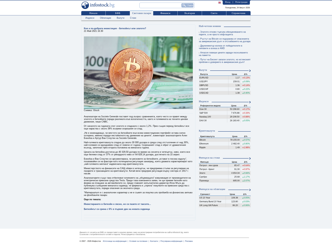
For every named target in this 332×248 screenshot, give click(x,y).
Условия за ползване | (138, 241)
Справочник (238, 13)
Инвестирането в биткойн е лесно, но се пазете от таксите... (117, 204)
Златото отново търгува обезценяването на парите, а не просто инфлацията (222, 33)
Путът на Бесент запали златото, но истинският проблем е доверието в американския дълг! (225, 60)
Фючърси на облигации (212, 189)
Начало (93, 13)
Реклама (188, 241)
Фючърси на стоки (209, 157)
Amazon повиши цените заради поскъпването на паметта (223, 53)
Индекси (89, 18)
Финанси (165, 13)
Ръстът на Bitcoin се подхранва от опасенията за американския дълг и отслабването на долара (224, 40)
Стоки (133, 18)
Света (214, 13)
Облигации (105, 18)
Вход (227, 2)
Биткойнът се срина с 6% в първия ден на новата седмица (117, 209)
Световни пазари (141, 13)
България (190, 13)
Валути (120, 18)
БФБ (117, 13)
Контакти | (154, 241)
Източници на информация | (115, 241)
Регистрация (241, 2)
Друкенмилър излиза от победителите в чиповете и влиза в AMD (220, 47)
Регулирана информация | (171, 241)
